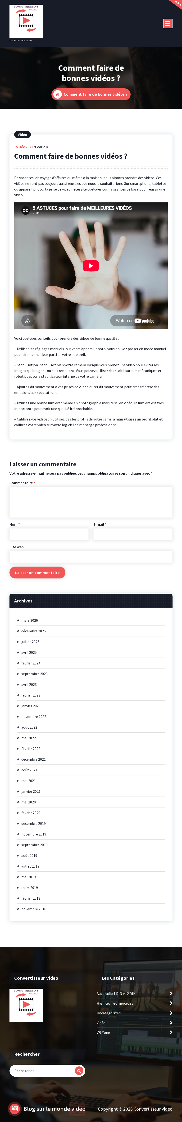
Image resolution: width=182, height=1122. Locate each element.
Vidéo (22, 134)
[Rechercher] (79, 1070)
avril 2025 (29, 652)
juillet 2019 (30, 866)
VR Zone (103, 1032)
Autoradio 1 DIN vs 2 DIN (116, 993)
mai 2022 (28, 737)
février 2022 (30, 748)
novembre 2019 (33, 834)
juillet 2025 (30, 641)
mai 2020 (28, 802)
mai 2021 (28, 780)
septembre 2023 (34, 673)
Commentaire (22, 482)
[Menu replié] (168, 23)
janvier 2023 (31, 705)
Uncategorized (109, 1013)
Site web (16, 546)
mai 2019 (28, 876)
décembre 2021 (33, 759)
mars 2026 (29, 620)
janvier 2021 (31, 791)
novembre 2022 (33, 716)
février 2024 (30, 663)
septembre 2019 (34, 844)
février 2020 (30, 812)
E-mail (99, 524)
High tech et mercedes (115, 1003)
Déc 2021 (23, 146)
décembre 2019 (33, 823)
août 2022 (29, 727)
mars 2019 (29, 887)
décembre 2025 (33, 631)
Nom (14, 524)
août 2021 (29, 770)
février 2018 (30, 898)
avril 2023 (29, 684)
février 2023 (30, 695)
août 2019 (29, 855)
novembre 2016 (33, 909)
